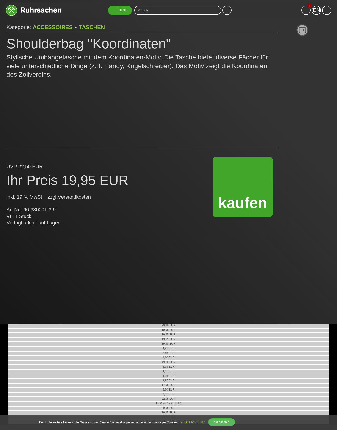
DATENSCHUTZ (194, 422)
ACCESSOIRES (53, 27)
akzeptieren (221, 422)
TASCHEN (92, 27)
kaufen (242, 203)
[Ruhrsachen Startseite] (33, 6)
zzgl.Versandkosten (69, 197)
